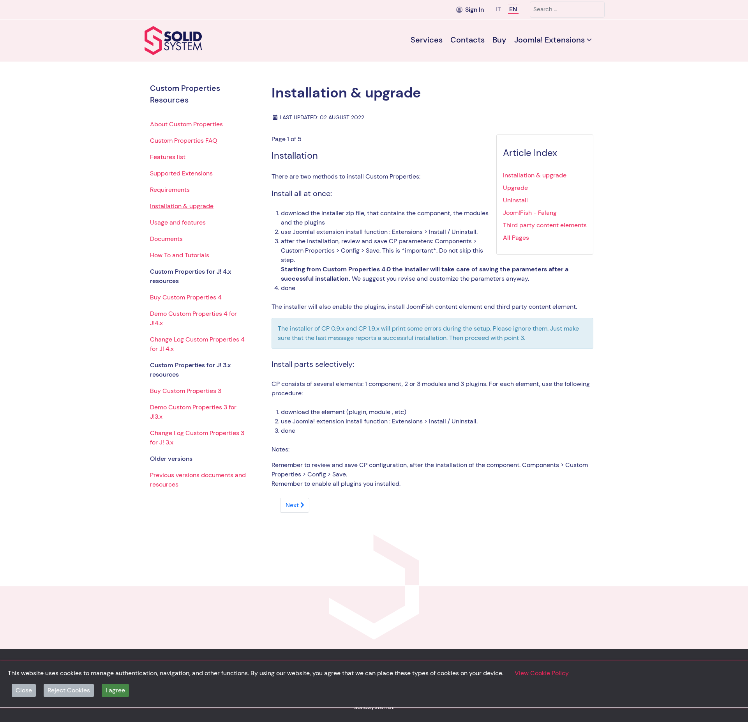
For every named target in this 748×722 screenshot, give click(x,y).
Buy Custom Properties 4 (186, 297)
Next (293, 505)
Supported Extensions (181, 173)
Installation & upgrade (181, 206)
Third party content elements (545, 225)
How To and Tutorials (179, 255)
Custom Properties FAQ (183, 140)
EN (513, 9)
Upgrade (515, 188)
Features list (167, 157)
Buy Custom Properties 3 (185, 391)
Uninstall (515, 200)
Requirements (170, 190)
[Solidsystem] (198, 40)
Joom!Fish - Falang (530, 213)
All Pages (516, 238)
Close (24, 690)
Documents (166, 239)
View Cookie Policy (542, 673)
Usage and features (178, 222)
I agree (115, 690)
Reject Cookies (69, 690)
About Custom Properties (186, 124)
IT (499, 9)
